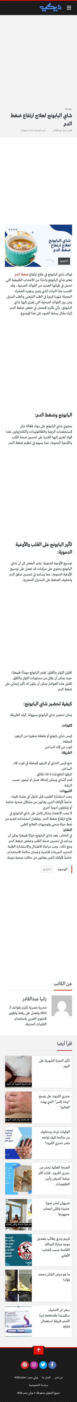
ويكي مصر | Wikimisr (26, 1377)
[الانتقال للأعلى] (38, 1350)
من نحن (58, 1377)
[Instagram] (34, 1365)
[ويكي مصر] (50, 8)
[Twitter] (43, 1365)
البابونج (47, 869)
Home (68, 109)
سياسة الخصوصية (38, 1385)
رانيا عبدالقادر (60, 130)
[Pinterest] (25, 1365)
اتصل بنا (46, 1377)
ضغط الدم (22, 274)
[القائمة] (69, 7)
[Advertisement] (38, 63)
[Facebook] (52, 1365)
